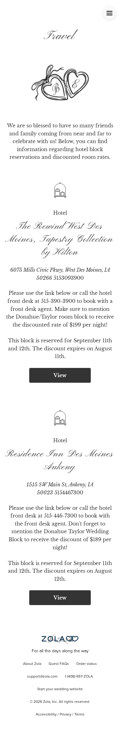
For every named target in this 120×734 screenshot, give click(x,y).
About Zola (32, 664)
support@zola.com (42, 676)
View (60, 375)
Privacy (65, 714)
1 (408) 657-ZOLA (79, 676)
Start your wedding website (60, 689)
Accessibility (46, 714)
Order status (86, 664)
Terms (79, 714)
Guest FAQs (59, 664)
